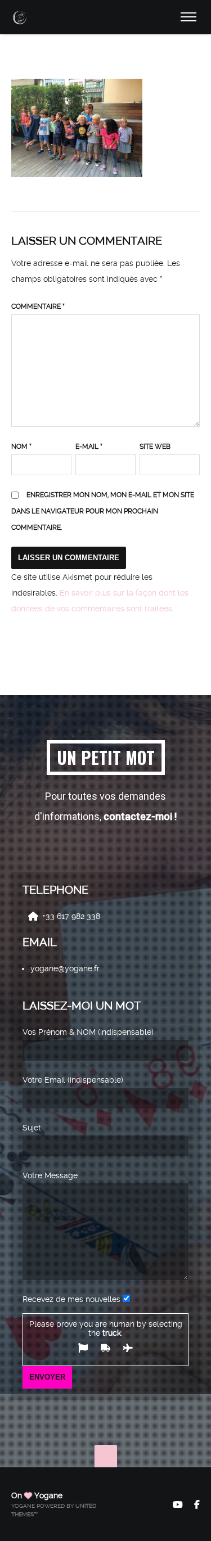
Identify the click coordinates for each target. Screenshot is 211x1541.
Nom (21, 446)
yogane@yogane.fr (65, 968)
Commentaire (38, 306)
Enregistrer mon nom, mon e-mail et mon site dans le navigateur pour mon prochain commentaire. (102, 511)
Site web (155, 446)
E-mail (88, 446)
